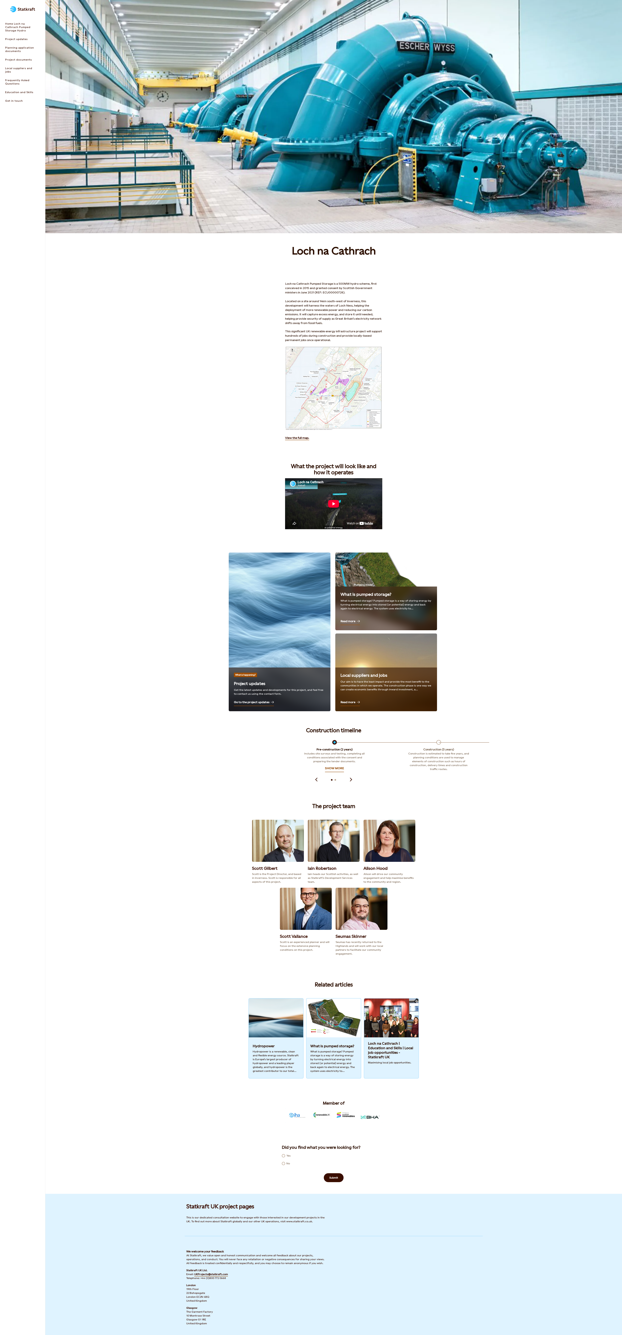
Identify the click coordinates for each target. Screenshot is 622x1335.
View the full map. (297, 437)
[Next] (351, 780)
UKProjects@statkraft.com (211, 1274)
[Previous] (316, 780)
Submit (333, 1177)
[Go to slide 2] (335, 780)
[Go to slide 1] (332, 780)
